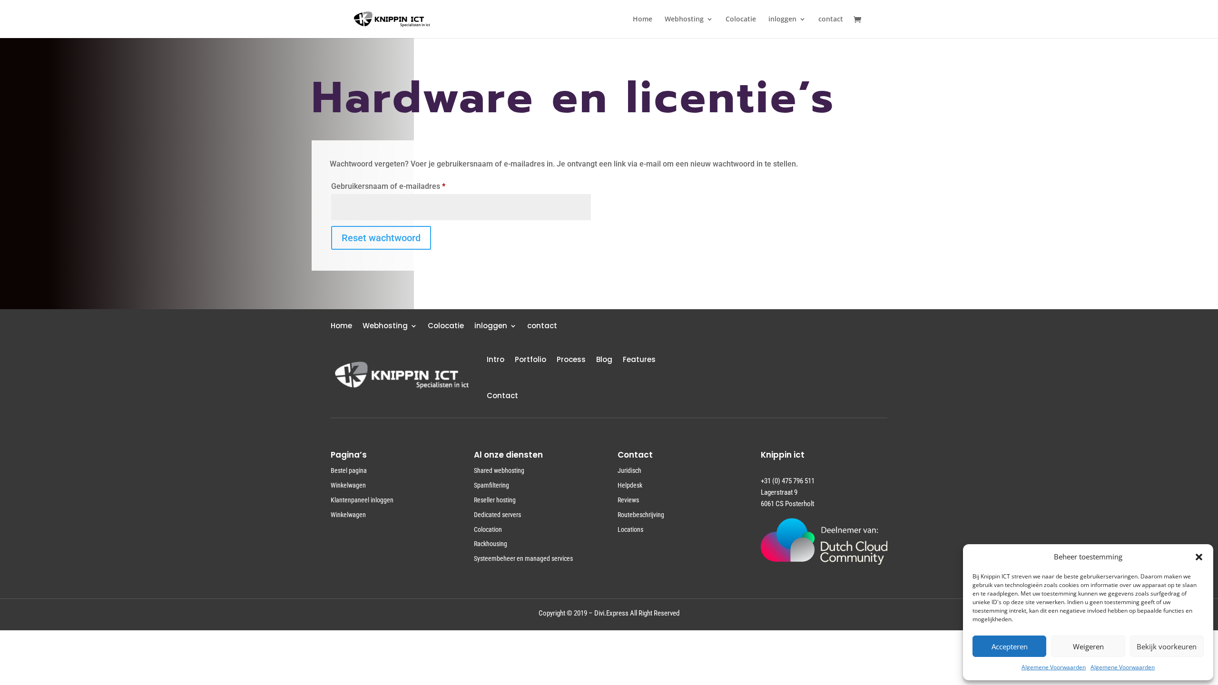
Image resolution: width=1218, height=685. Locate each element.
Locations (630, 529)
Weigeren (1088, 646)
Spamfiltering (491, 485)
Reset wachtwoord (381, 238)
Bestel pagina (349, 470)
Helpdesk (630, 485)
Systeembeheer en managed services (523, 558)
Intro (495, 359)
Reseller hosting (495, 500)
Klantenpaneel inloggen (362, 500)
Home (642, 19)
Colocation (488, 529)
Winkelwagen (348, 485)
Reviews (628, 500)
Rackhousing (490, 544)
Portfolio (530, 359)
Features (639, 359)
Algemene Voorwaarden (1054, 667)
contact (830, 19)
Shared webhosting (499, 470)
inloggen (782, 19)
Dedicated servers (497, 515)
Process (571, 359)
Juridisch (629, 470)
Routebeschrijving (641, 515)
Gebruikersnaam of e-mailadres (400, 186)
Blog (604, 359)
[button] (1199, 557)
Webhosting (684, 19)
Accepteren (1010, 646)
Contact (502, 396)
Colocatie (741, 19)
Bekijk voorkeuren (1167, 646)
